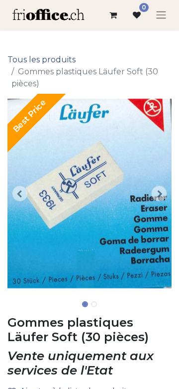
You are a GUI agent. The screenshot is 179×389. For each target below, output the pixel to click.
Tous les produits (41, 59)
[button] (19, 193)
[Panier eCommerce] (113, 15)
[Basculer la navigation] (161, 15)
